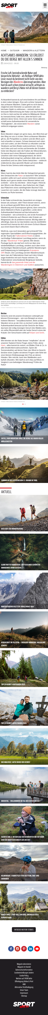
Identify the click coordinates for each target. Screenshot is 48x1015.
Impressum (24, 993)
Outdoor (14, 51)
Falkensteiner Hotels (24, 236)
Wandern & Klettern (34, 51)
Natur (20, 176)
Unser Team (24, 990)
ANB (24, 984)
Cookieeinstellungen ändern (24, 972)
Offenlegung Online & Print (24, 981)
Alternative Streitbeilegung (24, 987)
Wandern (31, 124)
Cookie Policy (24, 975)
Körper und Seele (37, 333)
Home (4, 51)
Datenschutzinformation (24, 970)
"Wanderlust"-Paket (15, 241)
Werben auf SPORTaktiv (24, 978)
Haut (3, 345)
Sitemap (24, 996)
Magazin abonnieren (24, 964)
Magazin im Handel (24, 967)
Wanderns (18, 81)
